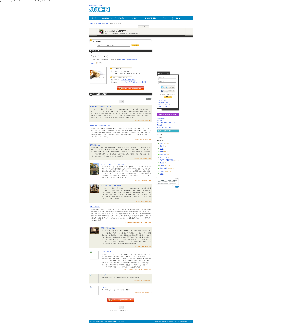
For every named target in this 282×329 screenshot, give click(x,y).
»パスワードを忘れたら (164, 104)
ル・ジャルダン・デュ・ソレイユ (112, 164)
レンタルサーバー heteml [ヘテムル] (168, 180)
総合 (161, 143)
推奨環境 (110, 321)
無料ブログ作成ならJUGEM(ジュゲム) (99, 11)
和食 (161, 152)
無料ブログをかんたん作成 (95, 5)
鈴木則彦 (159, 120)
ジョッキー (105, 287)
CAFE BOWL (95, 207)
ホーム (94, 18)
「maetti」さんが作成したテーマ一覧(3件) (133, 82)
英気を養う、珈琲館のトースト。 (101, 106)
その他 (162, 171)
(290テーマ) (166, 143)
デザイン (135, 18)
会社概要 (115, 321)
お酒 (161, 149)
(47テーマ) (165, 174)
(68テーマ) (167, 162)
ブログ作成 (106, 18)
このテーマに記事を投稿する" (120, 300)
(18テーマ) (170, 157)
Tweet (92, 63)
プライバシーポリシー (101, 321)
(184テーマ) (168, 171)
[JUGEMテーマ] (143, 26)
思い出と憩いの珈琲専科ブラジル (101, 126)
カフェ (162, 163)
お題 (161, 174)
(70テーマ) (165, 151)
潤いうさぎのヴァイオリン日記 (166, 123)
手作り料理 (163, 168)
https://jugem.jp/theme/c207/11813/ (128, 59)
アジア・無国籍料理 (166, 160)
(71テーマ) (167, 165)
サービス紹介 (120, 18)
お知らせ (178, 18)
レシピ (162, 165)
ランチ (162, 146)
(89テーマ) (165, 149)
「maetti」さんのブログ (128, 80)
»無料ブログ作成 (163, 106)
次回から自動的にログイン (168, 94)
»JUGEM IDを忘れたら (164, 102)
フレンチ (163, 154)
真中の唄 (159, 125)
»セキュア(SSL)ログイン (165, 100)
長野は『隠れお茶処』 (108, 228)
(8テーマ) (168, 154)
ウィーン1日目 (106, 252)
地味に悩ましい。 (96, 145)
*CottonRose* (161, 118)
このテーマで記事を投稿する (130, 88)
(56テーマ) (167, 146)
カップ (103, 275)
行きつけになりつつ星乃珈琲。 (111, 185)
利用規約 (92, 321)
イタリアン (163, 157)
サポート (167, 18)
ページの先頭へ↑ (191, 321)
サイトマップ (122, 321)
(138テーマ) (171, 168)
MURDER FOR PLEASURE (165, 127)
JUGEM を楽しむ (152, 18)
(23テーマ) (176, 160)
